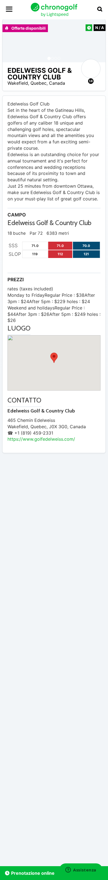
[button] (12, 40)
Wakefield (17, 83)
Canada (57, 83)
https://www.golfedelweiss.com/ (41, 439)
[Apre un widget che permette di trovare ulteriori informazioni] (80, 870)
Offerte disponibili (28, 28)
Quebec (38, 83)
